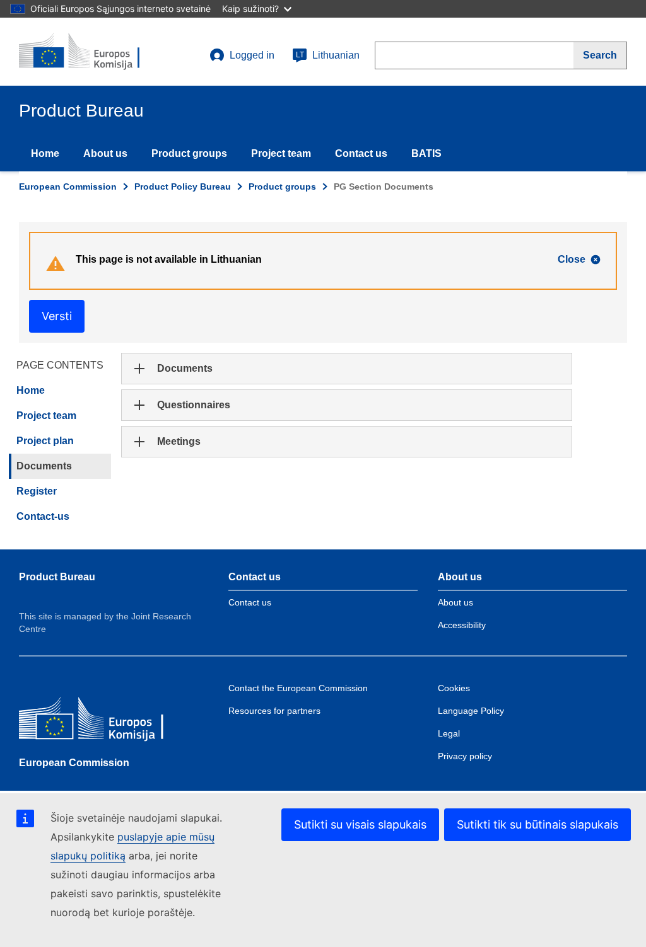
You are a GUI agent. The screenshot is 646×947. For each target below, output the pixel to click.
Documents (44, 466)
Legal (449, 733)
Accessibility (462, 625)
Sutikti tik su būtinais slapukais (537, 824)
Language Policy (471, 711)
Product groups (189, 153)
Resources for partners (274, 711)
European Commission (68, 186)
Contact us (361, 153)
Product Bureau (57, 576)
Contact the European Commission (298, 688)
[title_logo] (95, 52)
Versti (57, 316)
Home (45, 153)
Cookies (454, 688)
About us (105, 153)
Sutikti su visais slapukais (360, 824)
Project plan (45, 440)
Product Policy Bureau (182, 186)
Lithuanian (328, 55)
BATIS (426, 153)
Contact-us (42, 516)
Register (36, 491)
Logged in (252, 55)
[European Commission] (110, 721)
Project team (281, 153)
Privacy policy (465, 756)
